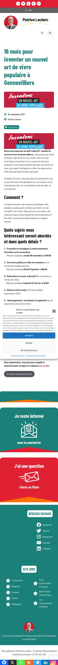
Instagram (47, 536)
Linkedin (46, 548)
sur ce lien (44, 365)
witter (46, 530)
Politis (14, 598)
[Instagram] (39, 4)
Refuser (29, 343)
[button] (54, 311)
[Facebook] (18, 4)
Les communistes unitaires (45, 603)
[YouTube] (28, 4)
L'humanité (16, 580)
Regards (15, 586)
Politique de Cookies (33, 635)
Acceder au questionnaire (19, 374)
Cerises (15, 592)
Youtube (46, 542)
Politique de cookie (18, 355)
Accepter (29, 335)
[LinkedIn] (34, 4)
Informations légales (12, 635)
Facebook (47, 524)
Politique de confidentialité (36, 355)
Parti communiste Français (45, 583)
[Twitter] (23, 4)
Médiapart (16, 604)
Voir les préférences (29, 350)
